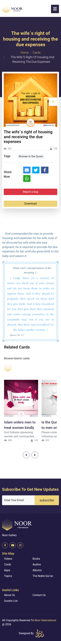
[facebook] (5, 545)
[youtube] (13, 545)
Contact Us (39, 595)
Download (30, 203)
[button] (55, 9)
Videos (8, 558)
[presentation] (26, 455)
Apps (7, 570)
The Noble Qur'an (43, 576)
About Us (9, 595)
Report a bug (30, 191)
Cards (36, 52)
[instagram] (20, 545)
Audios (37, 564)
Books (36, 558)
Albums (37, 570)
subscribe (46, 500)
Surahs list (11, 600)
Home (25, 52)
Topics (8, 576)
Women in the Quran (31, 156)
